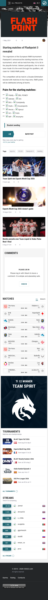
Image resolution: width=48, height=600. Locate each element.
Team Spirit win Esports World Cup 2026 (19, 179)
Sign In (24, 284)
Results (42, 299)
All (37, 299)
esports (12, 151)
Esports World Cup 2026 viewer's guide (18, 209)
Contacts (21, 578)
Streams (20, 9)
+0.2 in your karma (9, 142)
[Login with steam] (44, 3)
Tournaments (32, 9)
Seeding (39, 151)
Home (4, 9)
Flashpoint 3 (30, 151)
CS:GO (20, 151)
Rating (12, 578)
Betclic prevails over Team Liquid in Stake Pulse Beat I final (22, 240)
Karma (5, 578)
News (11, 9)
